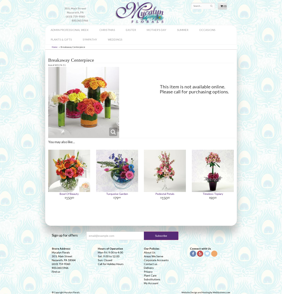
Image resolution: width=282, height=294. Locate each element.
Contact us (150, 264)
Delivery (149, 267)
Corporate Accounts (156, 260)
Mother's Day (156, 30)
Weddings (115, 39)
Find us (56, 271)
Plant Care (150, 275)
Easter (131, 30)
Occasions (207, 30)
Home (55, 47)
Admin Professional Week (70, 30)
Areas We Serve (153, 256)
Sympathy (90, 39)
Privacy (148, 271)
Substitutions (152, 279)
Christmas (107, 30)
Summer (182, 30)
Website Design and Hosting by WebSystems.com (205, 292)
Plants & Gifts (61, 39)
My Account (151, 283)
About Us (149, 252)
